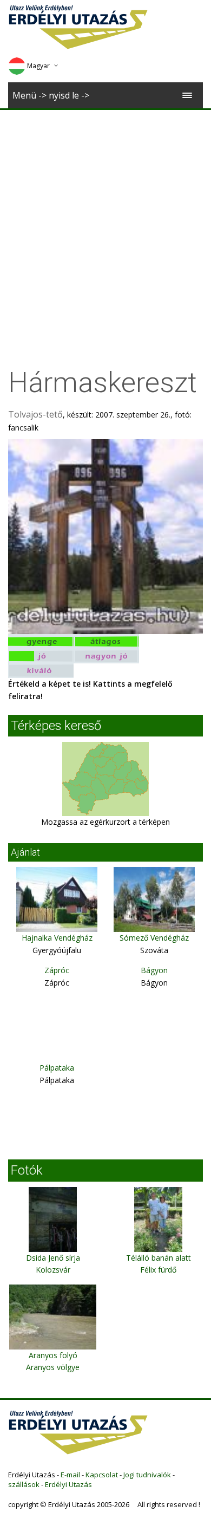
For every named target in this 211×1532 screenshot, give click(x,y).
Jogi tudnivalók (147, 1474)
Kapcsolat (101, 1474)
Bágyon (154, 970)
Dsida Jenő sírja (53, 1258)
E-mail (70, 1474)
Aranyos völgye (53, 1367)
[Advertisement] (105, 221)
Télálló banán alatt (158, 1258)
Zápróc (56, 970)
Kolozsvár (53, 1269)
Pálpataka (56, 1067)
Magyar (38, 65)
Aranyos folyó (53, 1355)
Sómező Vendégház (154, 938)
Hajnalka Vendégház (57, 938)
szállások (23, 1484)
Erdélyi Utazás (68, 1484)
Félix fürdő (158, 1269)
